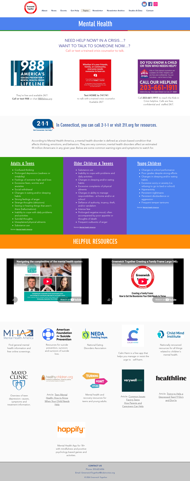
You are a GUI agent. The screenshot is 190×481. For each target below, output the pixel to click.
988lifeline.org (45, 98)
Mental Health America (24, 229)
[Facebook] (150, 4)
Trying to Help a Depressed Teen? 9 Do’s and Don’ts (171, 397)
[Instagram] (156, 4)
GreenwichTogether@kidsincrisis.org (98, 472)
